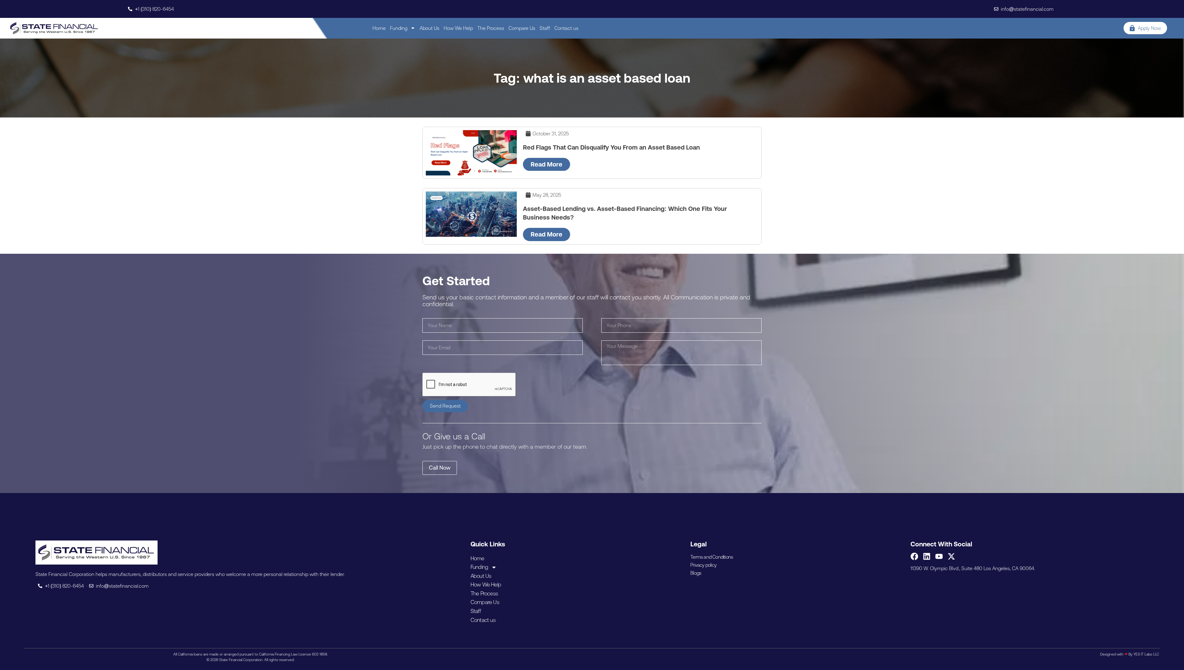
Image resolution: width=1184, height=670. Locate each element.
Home (379, 28)
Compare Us (521, 28)
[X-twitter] (951, 556)
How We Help (458, 28)
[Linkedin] (927, 556)
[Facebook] (914, 556)
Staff (545, 28)
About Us (429, 28)
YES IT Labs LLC (1146, 654)
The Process (490, 28)
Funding (398, 28)
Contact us (566, 28)
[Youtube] (939, 556)
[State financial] (54, 28)
